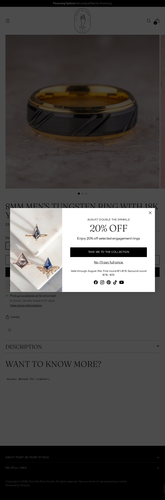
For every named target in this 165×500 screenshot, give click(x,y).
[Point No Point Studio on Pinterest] (108, 283)
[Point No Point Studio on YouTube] (121, 283)
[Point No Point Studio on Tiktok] (115, 283)
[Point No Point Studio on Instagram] (102, 283)
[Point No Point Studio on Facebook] (95, 283)
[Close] (150, 213)
